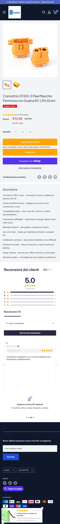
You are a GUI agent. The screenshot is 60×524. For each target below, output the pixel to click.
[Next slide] (56, 364)
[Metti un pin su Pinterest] (45, 177)
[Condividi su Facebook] (39, 177)
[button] (15, 115)
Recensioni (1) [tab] (12, 312)
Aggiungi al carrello (30, 142)
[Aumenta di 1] (30, 132)
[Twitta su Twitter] (50, 177)
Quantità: (7, 132)
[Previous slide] (3, 364)
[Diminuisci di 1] (15, 132)
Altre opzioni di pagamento (30, 168)
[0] (55, 12)
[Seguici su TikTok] (15, 483)
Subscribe (30, 152)
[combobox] (53, 323)
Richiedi (11, 457)
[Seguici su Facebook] (5, 483)
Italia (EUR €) (23, 470)
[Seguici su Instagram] (10, 483)
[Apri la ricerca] (43, 12)
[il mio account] (49, 12)
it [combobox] (48, 269)
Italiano (7, 470)
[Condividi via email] (55, 177)
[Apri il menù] (4, 12)
